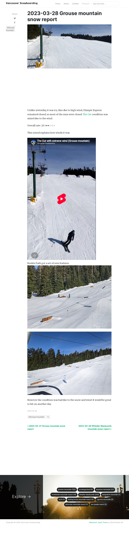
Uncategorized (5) (86, 489)
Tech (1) (62, 499)
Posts (57, 4)
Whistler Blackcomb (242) (89, 494)
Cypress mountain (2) (105, 499)
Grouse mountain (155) (67, 489)
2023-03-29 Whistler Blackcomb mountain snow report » (94, 427)
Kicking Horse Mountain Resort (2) (81, 499)
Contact (75, 4)
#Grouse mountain (10, 28)
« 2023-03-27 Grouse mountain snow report (46, 427)
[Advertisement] (69, 89)
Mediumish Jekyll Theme (98, 522)
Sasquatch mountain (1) (111, 494)
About (66, 4)
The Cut (87, 114)
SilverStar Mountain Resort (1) (76, 504)
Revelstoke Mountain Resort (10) (64, 494)
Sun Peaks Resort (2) (99, 504)
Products (86, 4)
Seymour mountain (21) (105, 489)
